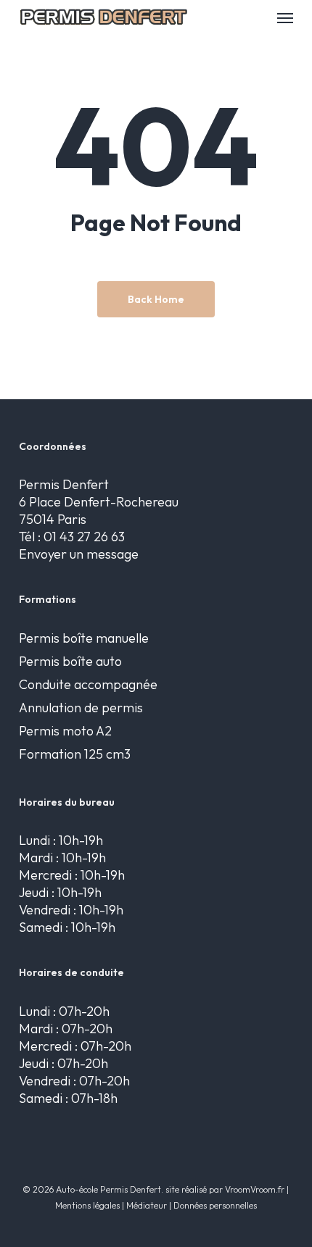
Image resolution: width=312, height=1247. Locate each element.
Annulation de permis (81, 707)
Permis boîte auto (70, 661)
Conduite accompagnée (88, 684)
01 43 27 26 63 (84, 536)
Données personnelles (215, 1205)
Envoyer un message (79, 554)
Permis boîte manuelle (84, 638)
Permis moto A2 (65, 730)
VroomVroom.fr (254, 1189)
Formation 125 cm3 (75, 754)
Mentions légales (87, 1205)
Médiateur (146, 1205)
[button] (285, 17)
